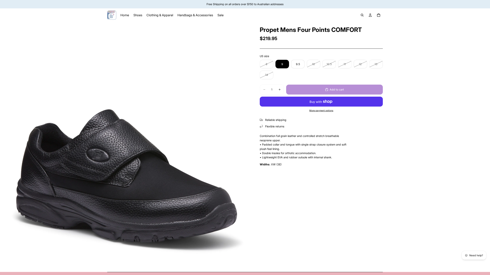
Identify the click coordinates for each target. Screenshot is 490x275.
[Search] (362, 15)
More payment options (321, 110)
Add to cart (337, 89)
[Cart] (378, 15)
